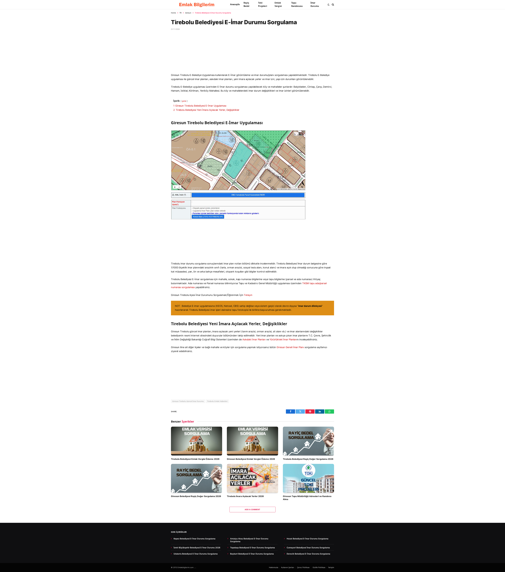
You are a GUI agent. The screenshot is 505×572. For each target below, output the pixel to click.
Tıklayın (248, 295)
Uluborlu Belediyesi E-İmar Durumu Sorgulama (196, 554)
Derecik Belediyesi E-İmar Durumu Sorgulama (308, 554)
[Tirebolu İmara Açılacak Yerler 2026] (252, 478)
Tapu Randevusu (297, 4)
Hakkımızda (273, 567)
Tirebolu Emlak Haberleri (217, 401)
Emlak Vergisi (278, 4)
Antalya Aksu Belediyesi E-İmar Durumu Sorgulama (249, 540)
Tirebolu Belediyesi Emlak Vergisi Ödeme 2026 (195, 459)
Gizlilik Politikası (319, 567)
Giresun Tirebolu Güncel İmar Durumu (188, 401)
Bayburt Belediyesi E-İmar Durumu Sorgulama (252, 554)
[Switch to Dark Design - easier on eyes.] (328, 5)
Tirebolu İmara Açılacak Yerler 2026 (245, 496)
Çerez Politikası (303, 567)
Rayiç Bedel (246, 4)
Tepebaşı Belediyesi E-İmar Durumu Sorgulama (252, 547)
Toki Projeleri (262, 4)
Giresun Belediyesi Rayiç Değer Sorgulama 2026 (196, 496)
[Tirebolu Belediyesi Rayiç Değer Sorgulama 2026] (308, 441)
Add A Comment (252, 509)
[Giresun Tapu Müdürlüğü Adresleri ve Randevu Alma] (308, 478)
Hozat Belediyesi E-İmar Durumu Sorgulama (307, 538)
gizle (184, 101)
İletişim (331, 567)
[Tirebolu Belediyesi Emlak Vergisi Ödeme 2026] (196, 441)
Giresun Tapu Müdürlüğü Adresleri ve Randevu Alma (307, 497)
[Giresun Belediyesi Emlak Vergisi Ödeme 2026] (252, 441)
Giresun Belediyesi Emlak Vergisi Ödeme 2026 (251, 459)
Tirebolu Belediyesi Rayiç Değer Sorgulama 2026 (308, 459)
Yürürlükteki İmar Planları (283, 339)
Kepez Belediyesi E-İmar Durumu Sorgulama (194, 538)
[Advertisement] (250, 53)
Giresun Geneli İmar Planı (290, 347)
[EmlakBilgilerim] (197, 5)
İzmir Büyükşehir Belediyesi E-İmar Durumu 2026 (197, 547)
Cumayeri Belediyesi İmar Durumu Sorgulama (308, 547)
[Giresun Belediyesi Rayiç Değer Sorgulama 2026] (196, 478)
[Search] (332, 4)
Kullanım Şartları (287, 567)
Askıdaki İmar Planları (254, 339)
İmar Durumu (314, 4)
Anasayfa (235, 4)
